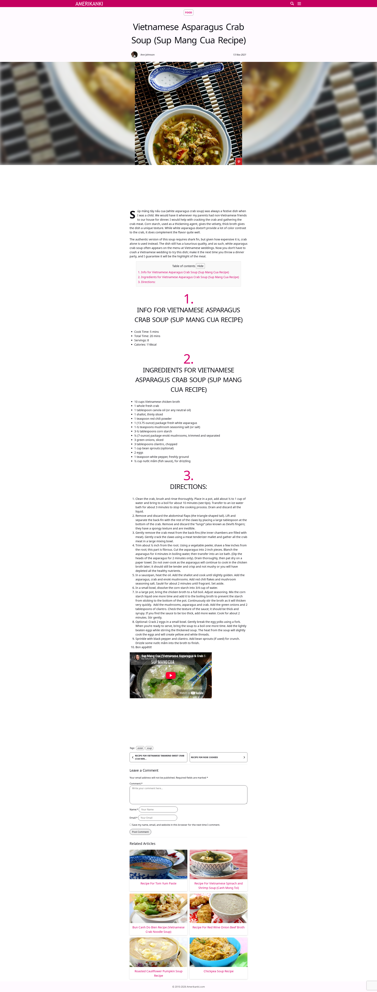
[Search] (292, 3)
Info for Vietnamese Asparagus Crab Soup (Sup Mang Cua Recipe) (183, 272)
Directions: (146, 282)
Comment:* (136, 783)
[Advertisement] (188, 185)
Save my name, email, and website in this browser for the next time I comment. (176, 824)
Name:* (134, 809)
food (188, 12)
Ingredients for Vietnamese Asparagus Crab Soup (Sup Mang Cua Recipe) (188, 277)
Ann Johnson (147, 54)
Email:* (134, 817)
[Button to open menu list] (299, 3)
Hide (200, 266)
